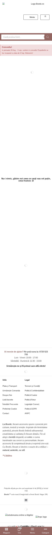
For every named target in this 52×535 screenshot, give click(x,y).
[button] (30, 17)
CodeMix (24, 526)
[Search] (47, 36)
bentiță (12, 437)
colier (29, 437)
